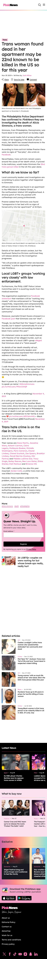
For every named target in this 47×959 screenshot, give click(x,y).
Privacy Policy (31, 549)
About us (6, 918)
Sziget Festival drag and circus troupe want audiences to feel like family (15, 872)
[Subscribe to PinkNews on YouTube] (20, 954)
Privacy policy (8, 944)
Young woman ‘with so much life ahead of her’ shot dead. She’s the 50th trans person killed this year (31, 677)
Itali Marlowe (15, 464)
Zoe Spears (30, 453)
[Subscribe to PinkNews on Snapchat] (30, 954)
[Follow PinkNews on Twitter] (4, 954)
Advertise (6, 931)
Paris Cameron (20, 451)
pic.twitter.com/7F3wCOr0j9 (14, 386)
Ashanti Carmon (15, 445)
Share (6, 79)
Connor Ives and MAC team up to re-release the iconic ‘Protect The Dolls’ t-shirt (15, 824)
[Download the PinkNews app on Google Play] (24, 898)
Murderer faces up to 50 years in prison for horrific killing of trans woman (31, 694)
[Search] (39, 5)
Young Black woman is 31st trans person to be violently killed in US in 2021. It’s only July (31, 710)
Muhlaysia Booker (17, 448)
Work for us (7, 935)
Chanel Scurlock (17, 453)
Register (23, 544)
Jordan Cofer (16, 471)
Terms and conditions (11, 939)
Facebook (6, 154)
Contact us (6, 926)
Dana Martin (23, 443)
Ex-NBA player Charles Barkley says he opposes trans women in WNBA (14, 778)
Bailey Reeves (14, 461)
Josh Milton (26, 75)
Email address (11, 531)
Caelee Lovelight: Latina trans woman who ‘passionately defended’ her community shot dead (30, 645)
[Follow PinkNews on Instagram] (25, 954)
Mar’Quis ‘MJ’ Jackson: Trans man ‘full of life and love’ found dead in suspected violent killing (31, 661)
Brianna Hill (31, 464)
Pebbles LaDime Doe (22, 458)
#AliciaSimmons (27, 384)
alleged (38, 340)
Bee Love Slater (29, 461)
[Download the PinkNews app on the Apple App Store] (9, 898)
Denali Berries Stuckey (20, 456)
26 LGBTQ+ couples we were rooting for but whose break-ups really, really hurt (30, 562)
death (16, 506)
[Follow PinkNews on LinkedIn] (35, 954)
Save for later (19, 79)
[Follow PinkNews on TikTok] (14, 954)
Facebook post (8, 318)
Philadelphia (25, 506)
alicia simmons (7, 506)
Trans (5, 40)
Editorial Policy (8, 922)
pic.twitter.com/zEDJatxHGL (22, 416)
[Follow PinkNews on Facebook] (9, 954)
